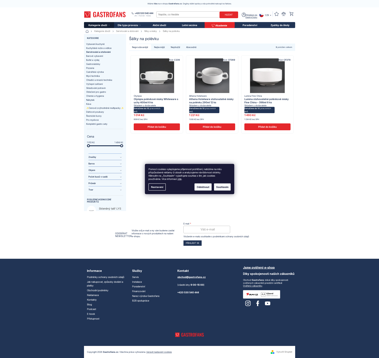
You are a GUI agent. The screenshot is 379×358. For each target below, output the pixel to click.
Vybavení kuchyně (95, 44)
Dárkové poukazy (95, 112)
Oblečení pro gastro (96, 92)
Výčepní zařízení (94, 84)
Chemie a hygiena (95, 96)
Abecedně (191, 47)
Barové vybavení (94, 56)
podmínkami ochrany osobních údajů (231, 236)
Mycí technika (93, 76)
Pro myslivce (92, 120)
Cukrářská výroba (95, 72)
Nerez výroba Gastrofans (145, 296)
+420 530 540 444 (144, 13)
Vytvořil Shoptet (284, 352)
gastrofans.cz (248, 303)
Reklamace (93, 295)
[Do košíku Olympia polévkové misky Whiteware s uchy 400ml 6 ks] (157, 126)
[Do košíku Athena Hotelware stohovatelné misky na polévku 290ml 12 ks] (212, 126)
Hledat (229, 14)
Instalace (137, 281)
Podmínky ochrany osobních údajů (105, 277)
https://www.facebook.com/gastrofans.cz (257, 303)
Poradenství (138, 286)
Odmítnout (203, 187)
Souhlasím (222, 187)
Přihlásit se (192, 243)
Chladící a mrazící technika (99, 80)
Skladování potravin (96, 88)
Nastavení (157, 187)
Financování (138, 291)
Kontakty (92, 299)
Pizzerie (90, 68)
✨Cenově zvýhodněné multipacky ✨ (105, 108)
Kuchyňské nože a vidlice (99, 48)
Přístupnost (93, 318)
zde (180, 179)
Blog (89, 304)
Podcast (91, 309)
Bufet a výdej (92, 60)
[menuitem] (99, 25)
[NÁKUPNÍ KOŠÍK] (291, 14)
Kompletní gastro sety (96, 124)
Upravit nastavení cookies (159, 352)
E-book (91, 313)
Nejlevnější (159, 47)
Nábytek (90, 100)
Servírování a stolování (98, 52)
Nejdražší (175, 47)
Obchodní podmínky (97, 290)
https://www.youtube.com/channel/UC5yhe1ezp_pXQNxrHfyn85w (267, 303)
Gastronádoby (93, 64)
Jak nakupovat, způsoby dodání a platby (105, 283)
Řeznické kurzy (94, 116)
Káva (88, 104)
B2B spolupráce (140, 300)
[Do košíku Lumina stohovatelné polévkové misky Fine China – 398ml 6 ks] (267, 126)
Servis (135, 277)
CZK (267, 15)
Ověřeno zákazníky (252, 286)
